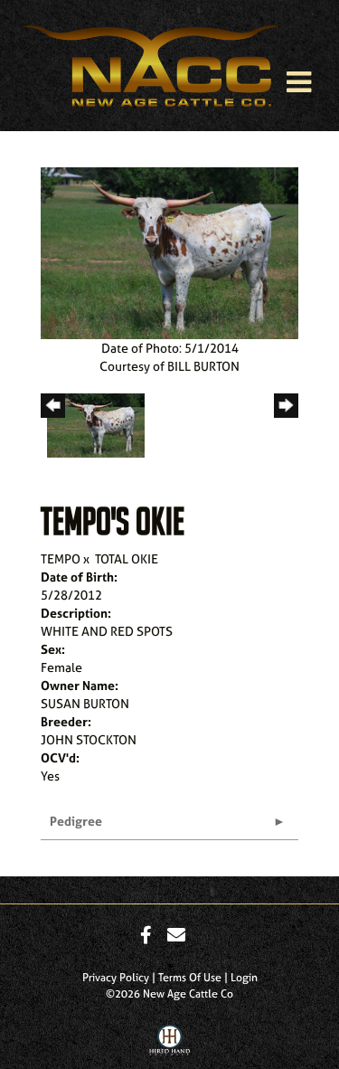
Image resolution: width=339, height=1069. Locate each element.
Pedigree (76, 820)
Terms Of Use (189, 977)
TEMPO (60, 558)
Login (244, 977)
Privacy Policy (115, 977)
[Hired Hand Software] (169, 1044)
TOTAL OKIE (126, 558)
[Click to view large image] (169, 251)
